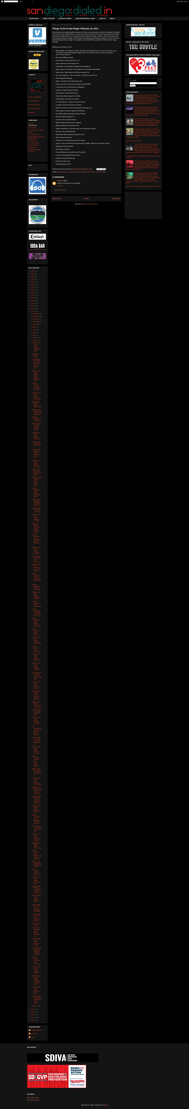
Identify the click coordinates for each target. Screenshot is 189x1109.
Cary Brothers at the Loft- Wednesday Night (36, 712)
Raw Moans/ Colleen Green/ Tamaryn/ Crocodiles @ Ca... (36, 980)
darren (33, 1037)
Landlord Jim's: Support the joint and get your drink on (143, 186)
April (34, 335)
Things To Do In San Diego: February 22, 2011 (36, 550)
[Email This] (97, 169)
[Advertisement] (143, 204)
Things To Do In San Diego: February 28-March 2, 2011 (36, 347)
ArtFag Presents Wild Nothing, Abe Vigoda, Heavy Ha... (37, 855)
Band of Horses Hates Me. (134, 140)
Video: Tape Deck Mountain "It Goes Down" (36, 704)
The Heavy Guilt (34, 143)
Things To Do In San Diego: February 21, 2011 (36, 595)
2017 (32, 295)
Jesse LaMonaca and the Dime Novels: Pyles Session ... (36, 761)
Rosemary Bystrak (36, 1030)
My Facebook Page (33, 1097)
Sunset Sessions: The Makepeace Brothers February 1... (36, 539)
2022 (32, 281)
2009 (32, 1012)
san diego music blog (74, 172)
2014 (32, 303)
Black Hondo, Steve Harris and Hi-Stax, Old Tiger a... (36, 772)
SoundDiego (32, 127)
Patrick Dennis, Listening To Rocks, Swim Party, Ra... (37, 412)
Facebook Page (34, 101)
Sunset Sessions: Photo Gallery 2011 (37, 604)
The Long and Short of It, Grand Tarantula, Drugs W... (36, 917)
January (35, 1006)
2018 (32, 292)
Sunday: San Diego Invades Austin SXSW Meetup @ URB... (36, 375)
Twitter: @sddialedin (35, 97)
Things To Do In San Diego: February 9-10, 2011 (36, 837)
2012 (32, 308)
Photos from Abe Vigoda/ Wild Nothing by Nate (37, 864)
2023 (32, 279)
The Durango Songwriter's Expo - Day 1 (36, 444)
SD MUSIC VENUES (65, 18)
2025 (32, 274)
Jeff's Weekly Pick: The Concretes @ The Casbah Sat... (36, 364)
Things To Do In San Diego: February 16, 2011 (36, 685)
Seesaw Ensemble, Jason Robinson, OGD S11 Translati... (36, 819)
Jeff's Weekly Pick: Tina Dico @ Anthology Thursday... (36, 908)
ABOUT (112, 18)
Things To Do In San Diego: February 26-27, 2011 (36, 396)
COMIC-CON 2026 (49, 18)
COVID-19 (102, 18)
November (36, 316)
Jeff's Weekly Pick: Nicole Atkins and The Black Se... (36, 741)
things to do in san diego (98, 172)
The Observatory (34, 134)
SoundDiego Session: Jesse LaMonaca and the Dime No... (36, 695)
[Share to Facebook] (103, 169)
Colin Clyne (32, 147)
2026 (32, 271)
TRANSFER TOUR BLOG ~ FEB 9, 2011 (36, 845)
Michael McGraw (34, 145)
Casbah (31, 124)
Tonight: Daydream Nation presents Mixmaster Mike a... (36, 492)
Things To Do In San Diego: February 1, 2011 (36, 990)
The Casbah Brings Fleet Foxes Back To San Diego (36, 999)
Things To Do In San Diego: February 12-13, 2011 (36, 781)
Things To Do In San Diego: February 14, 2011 (36, 750)
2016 (32, 298)
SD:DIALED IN (34, 18)
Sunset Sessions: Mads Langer (36, 632)
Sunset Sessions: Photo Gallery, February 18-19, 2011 (36, 622)
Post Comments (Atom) (90, 204)
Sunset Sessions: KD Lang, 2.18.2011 (36, 587)
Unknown (60, 180)
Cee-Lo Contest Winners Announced (36, 871)
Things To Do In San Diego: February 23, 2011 (36, 518)
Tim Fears (34, 1033)
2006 (32, 1020)
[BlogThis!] (99, 169)
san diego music (62, 172)
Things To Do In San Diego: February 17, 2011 (36, 666)
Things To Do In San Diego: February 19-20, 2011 (36, 640)
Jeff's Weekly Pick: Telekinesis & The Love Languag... (36, 567)
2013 (32, 306)
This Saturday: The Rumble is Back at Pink (36, 828)
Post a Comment (60, 190)
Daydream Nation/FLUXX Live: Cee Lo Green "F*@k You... (37, 790)
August (35, 324)
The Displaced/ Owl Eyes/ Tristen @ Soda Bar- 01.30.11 (37, 951)
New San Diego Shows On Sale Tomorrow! (36, 960)
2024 (32, 276)
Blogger (105, 1105)
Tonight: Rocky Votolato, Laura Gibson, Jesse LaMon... (36, 481)
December (36, 313)
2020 (32, 287)
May (34, 332)
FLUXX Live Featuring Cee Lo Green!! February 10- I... (36, 932)
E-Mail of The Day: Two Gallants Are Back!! (36, 472)
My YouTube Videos (33, 1100)
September (36, 321)
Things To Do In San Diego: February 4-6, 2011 (36, 942)
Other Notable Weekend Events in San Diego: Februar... (36, 800)
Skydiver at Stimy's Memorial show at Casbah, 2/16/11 (35, 528)
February (36, 340)
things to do (85, 172)
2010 (32, 1009)
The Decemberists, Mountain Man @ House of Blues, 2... (37, 731)
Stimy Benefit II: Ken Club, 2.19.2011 (36, 510)
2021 (32, 284)
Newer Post (56, 199)
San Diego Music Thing (36, 130)
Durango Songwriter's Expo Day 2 (36, 418)
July (34, 327)
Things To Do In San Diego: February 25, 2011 (36, 436)
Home (86, 199)
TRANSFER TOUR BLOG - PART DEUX (36, 404)
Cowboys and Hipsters (36, 924)
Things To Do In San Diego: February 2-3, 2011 (36, 970)
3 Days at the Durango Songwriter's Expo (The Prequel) (36, 502)
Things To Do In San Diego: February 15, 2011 (36, 720)
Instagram (32, 112)
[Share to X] (101, 169)
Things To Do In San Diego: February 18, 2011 (36, 657)
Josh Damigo (33, 140)
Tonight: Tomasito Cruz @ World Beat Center (36, 387)
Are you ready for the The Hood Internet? (36, 559)
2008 (32, 1015)
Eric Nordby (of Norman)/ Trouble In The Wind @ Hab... (37, 676)
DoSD (30, 132)
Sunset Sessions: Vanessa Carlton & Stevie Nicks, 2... (37, 578)
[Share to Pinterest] (105, 169)
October (35, 319)
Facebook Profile (34, 104)
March (35, 338)
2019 (32, 290)
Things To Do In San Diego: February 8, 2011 (36, 880)
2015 (32, 300)
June (34, 329)
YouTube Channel (34, 108)
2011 (32, 311)
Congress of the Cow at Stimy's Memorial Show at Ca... (36, 453)
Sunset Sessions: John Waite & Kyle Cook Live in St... (36, 612)
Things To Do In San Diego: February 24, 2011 (36, 464)
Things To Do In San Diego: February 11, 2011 (37, 809)
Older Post (116, 199)
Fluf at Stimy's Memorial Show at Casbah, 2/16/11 (36, 426)
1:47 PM (59, 186)
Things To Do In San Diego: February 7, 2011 (36, 899)
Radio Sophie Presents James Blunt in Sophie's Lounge (36, 889)
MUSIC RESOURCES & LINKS (85, 18)
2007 (32, 1017)
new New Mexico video (35, 355)
